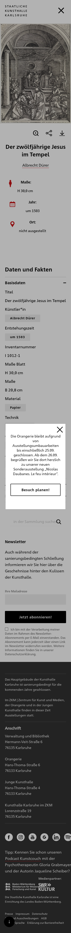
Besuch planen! (35, 489)
